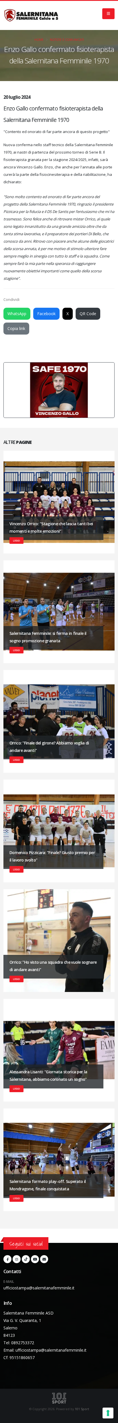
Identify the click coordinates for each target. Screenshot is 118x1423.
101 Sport (82, 1409)
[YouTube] (35, 1259)
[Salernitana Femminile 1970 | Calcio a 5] (31, 15)
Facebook (46, 313)
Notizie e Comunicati (67, 40)
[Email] (44, 1259)
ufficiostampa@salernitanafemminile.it (38, 1288)
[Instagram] (17, 1259)
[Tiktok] (26, 1259)
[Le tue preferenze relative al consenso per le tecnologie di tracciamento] (108, 1413)
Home (39, 40)
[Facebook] (7, 1259)
